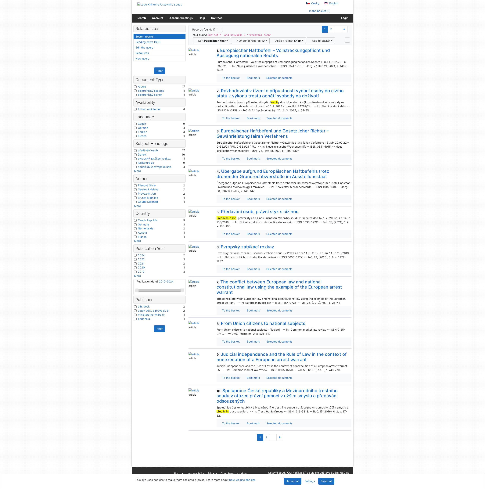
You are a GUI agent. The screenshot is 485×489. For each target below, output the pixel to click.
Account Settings (181, 18)
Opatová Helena (148, 189)
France (142, 236)
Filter (159, 70)
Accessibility (196, 473)
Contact (216, 18)
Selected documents (279, 77)
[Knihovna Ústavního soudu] (159, 4)
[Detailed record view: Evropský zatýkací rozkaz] (194, 246)
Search (141, 18)
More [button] (137, 170)
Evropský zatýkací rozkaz (245, 247)
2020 (141, 267)
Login (344, 18)
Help (202, 18)
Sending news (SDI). (148, 42)
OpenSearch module (233, 473)
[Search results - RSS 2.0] (220, 30)
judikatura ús (146, 162)
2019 (141, 271)
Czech (142, 123)
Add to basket (320, 40)
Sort (211, 40)
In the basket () (319, 11)
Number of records (250, 40)
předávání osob (148, 150)
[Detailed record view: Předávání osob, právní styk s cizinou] (194, 211)
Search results (144, 36)
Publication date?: (155, 281)
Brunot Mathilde (148, 197)
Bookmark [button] (252, 77)
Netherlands (145, 228)
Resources (142, 53)
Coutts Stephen (148, 201)
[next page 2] (337, 29)
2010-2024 (166, 281)
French (142, 136)
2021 (141, 263)
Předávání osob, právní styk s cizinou (258, 211)
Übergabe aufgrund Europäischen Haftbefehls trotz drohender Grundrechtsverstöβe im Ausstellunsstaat (273, 174)
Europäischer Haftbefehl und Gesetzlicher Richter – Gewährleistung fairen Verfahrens (273, 133)
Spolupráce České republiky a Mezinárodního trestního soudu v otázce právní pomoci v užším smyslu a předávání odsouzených (277, 396)
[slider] (137, 290)
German (143, 127)
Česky (315, 3)
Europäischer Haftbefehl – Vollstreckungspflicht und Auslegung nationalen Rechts (273, 53)
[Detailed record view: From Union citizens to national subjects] (194, 323)
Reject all (326, 481)
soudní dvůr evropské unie (154, 166)
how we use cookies (242, 479)
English (334, 3)
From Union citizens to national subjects (261, 323)
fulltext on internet (149, 109)
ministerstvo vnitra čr (151, 314)
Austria (142, 232)
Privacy (212, 473)
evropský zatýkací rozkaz (154, 158)
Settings (310, 481)
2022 (141, 259)
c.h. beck (144, 306)
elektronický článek (150, 94)
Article (142, 86)
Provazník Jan (147, 193)
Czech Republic (148, 220)
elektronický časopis (151, 90)
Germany (143, 224)
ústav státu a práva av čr (153, 310)
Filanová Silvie (147, 185)
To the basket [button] (230, 77)
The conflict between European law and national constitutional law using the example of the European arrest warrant (279, 287)
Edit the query (144, 47)
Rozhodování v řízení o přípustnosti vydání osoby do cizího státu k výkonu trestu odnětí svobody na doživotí (280, 93)
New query (142, 58)
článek (142, 154)
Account (157, 18)
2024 (141, 255)
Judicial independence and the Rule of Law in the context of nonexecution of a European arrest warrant (282, 357)
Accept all (292, 481)
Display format (287, 40)
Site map (179, 473)
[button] (347, 40)
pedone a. (144, 318)
